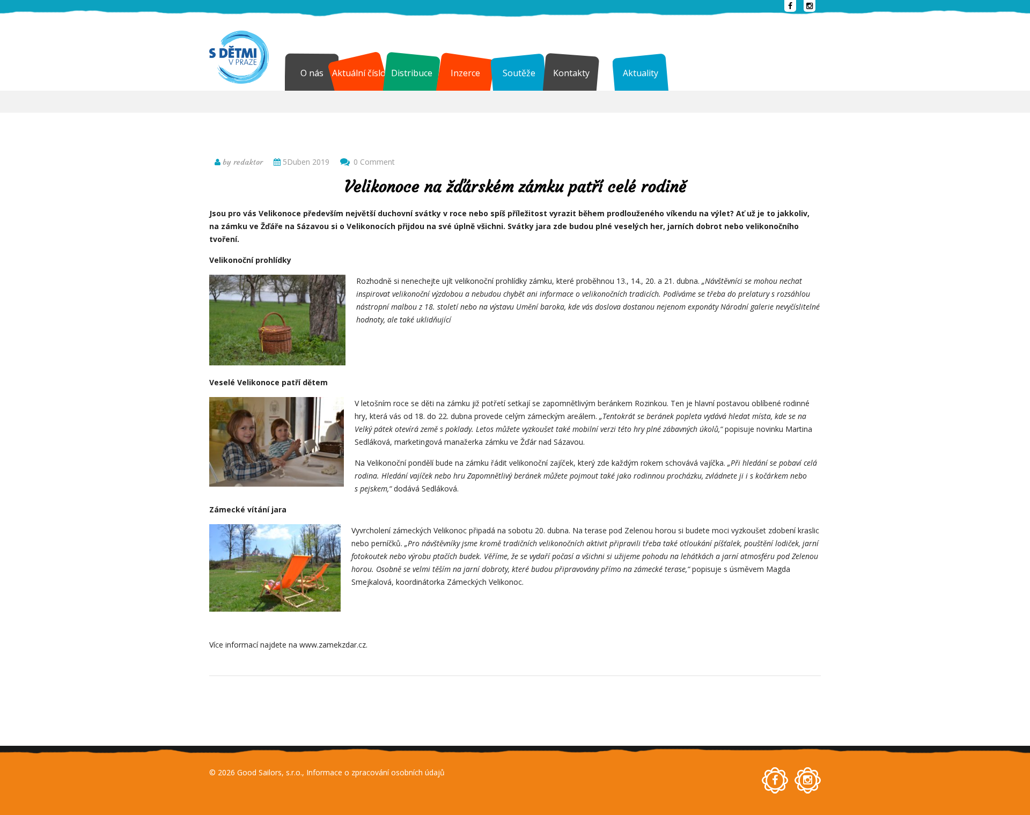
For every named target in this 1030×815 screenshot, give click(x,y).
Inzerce (465, 73)
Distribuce (411, 73)
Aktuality (640, 73)
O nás (311, 73)
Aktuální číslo (359, 73)
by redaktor (241, 162)
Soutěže (519, 73)
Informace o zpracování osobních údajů (375, 772)
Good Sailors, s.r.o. (269, 772)
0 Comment (374, 162)
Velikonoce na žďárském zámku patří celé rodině (515, 186)
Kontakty (571, 73)
